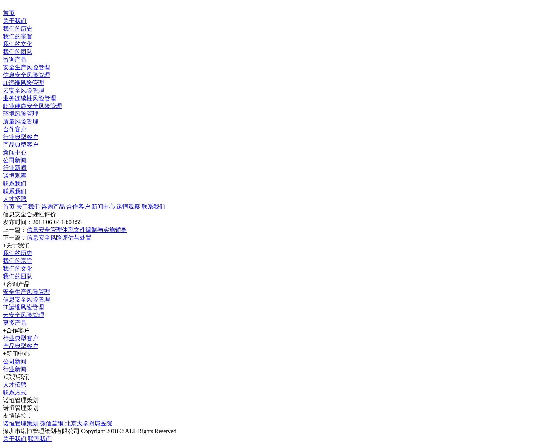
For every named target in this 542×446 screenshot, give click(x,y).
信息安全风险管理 (26, 75)
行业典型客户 (20, 137)
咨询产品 (15, 59)
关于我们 (15, 21)
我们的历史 (17, 28)
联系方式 (15, 392)
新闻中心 (15, 152)
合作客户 (15, 129)
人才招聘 (15, 199)
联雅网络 (298, 431)
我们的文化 (17, 44)
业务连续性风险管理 (29, 98)
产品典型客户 (20, 145)
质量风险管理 (20, 121)
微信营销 (51, 423)
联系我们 (15, 183)
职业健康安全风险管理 (32, 106)
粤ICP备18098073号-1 (205, 431)
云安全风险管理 (23, 90)
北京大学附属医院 (88, 423)
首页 (9, 13)
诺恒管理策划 (20, 423)
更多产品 (15, 323)
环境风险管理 (20, 114)
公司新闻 (15, 160)
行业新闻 (15, 168)
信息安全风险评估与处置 (59, 237)
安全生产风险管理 (26, 67)
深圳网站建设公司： (259, 431)
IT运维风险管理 (23, 83)
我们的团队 (17, 52)
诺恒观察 (15, 176)
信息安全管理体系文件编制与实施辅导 (77, 230)
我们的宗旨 (17, 36)
